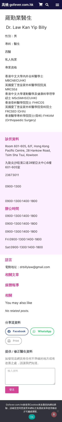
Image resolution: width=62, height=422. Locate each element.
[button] (47, 4)
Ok (31, 416)
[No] (57, 411)
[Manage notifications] (54, 414)
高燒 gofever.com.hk (17, 5)
